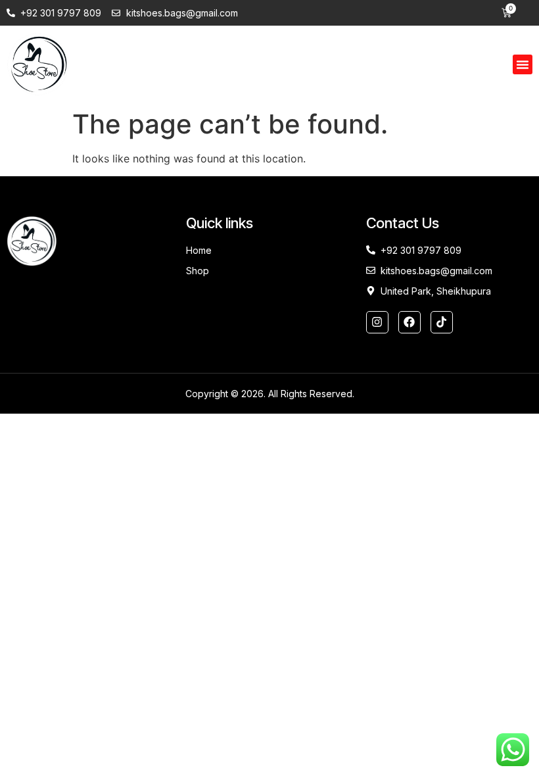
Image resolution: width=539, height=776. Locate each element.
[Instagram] (377, 322)
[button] (522, 64)
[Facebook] (409, 322)
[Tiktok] (442, 322)
